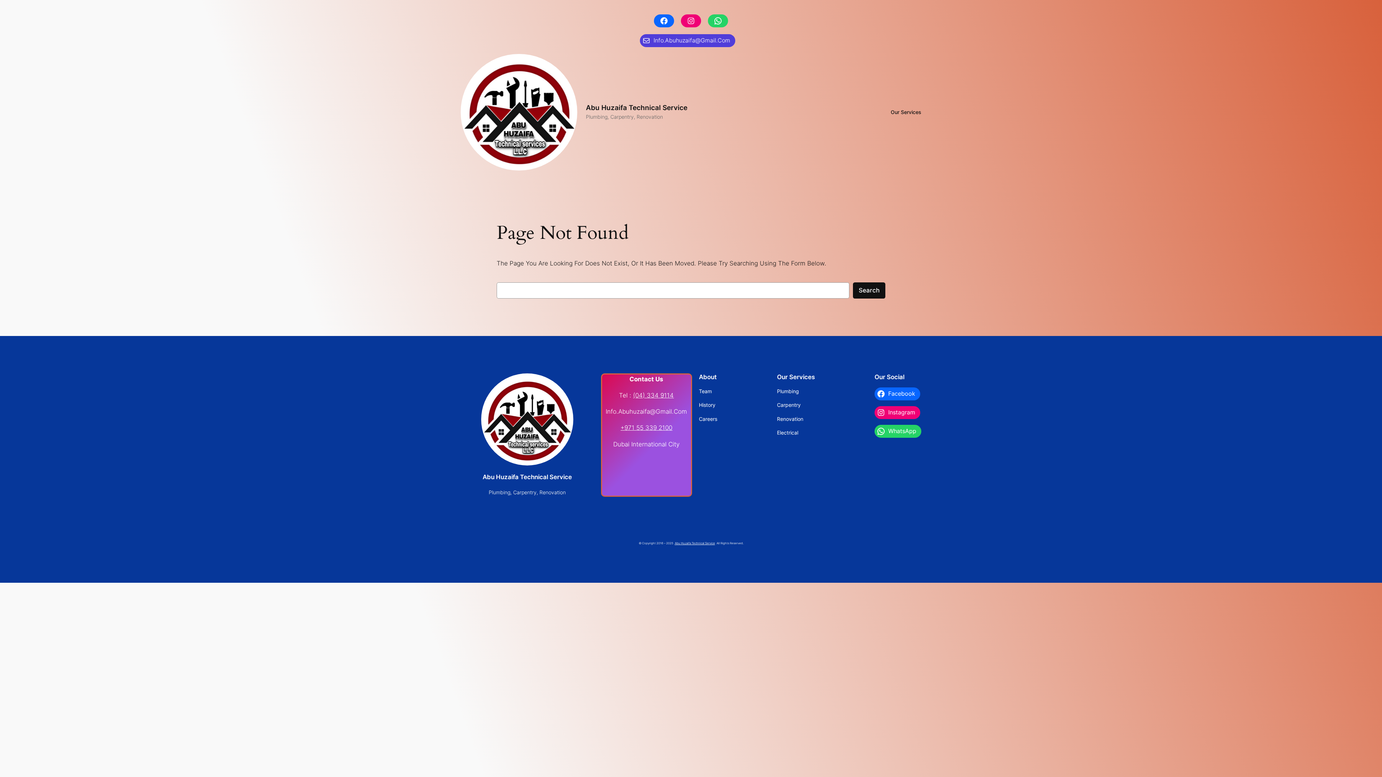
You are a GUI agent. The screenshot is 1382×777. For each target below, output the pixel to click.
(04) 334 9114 (653, 395)
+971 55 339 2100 (646, 427)
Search (869, 290)
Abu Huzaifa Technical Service (636, 107)
